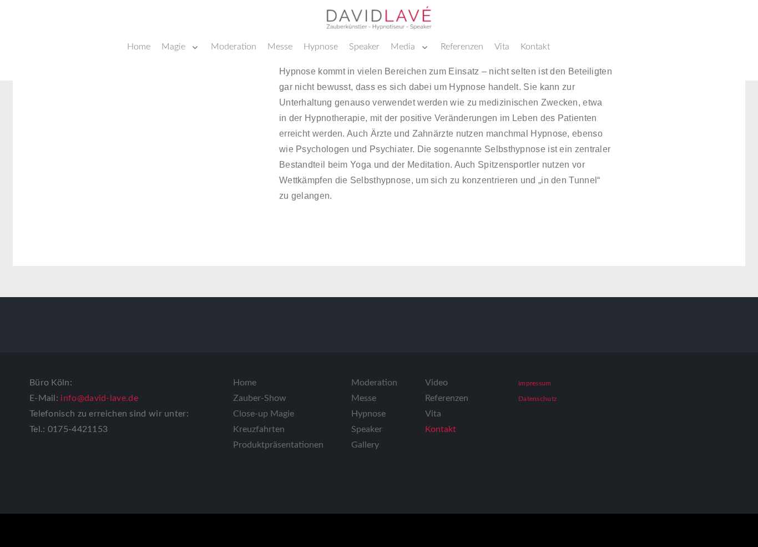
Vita (501, 46)
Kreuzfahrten (259, 429)
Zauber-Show (259, 398)
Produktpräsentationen (278, 444)
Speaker (364, 46)
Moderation (233, 46)
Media (403, 46)
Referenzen (462, 46)
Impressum (535, 383)
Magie (173, 46)
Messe (279, 46)
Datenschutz (537, 398)
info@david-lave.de (99, 398)
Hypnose (321, 46)
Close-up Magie (263, 413)
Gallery (365, 444)
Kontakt (535, 46)
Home (138, 46)
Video (436, 382)
